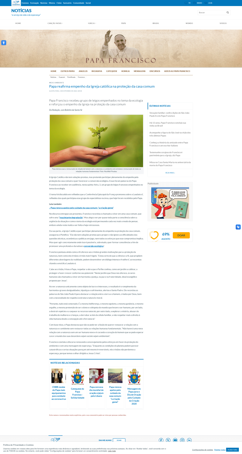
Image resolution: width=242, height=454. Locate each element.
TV (190, 3)
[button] (3, 42)
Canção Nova (55, 23)
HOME (18, 23)
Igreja (91, 23)
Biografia (97, 71)
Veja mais (170, 173)
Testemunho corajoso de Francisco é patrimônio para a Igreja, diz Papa (165, 154)
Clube (59, 3)
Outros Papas (68, 71)
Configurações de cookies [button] (202, 450)
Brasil (156, 23)
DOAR (119, 440)
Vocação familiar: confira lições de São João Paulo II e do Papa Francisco (169, 114)
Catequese (111, 71)
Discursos (155, 71)
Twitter (168, 440)
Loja (210, 3)
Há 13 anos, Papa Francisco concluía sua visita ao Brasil (167, 124)
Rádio (199, 3)
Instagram (182, 440)
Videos (223, 23)
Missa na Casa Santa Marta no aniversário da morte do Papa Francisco (170, 163)
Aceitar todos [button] (232, 449)
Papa (123, 23)
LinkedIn (189, 440)
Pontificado (71, 77)
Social (88, 3)
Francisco (81, 77)
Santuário (67, 3)
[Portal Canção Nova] (16, 3)
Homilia (125, 71)
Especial (62, 77)
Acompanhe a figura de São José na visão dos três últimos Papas (170, 134)
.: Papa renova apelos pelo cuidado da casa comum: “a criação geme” (81, 208)
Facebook (161, 440)
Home (53, 71)
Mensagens (139, 71)
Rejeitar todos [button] (219, 450)
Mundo (189, 23)
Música (52, 3)
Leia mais (112, 451)
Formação (34, 3)
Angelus (83, 71)
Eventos (25, 3)
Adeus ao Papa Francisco (177, 71)
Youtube (175, 440)
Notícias (53, 77)
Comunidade (78, 3)
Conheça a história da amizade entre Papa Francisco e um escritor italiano (168, 144)
